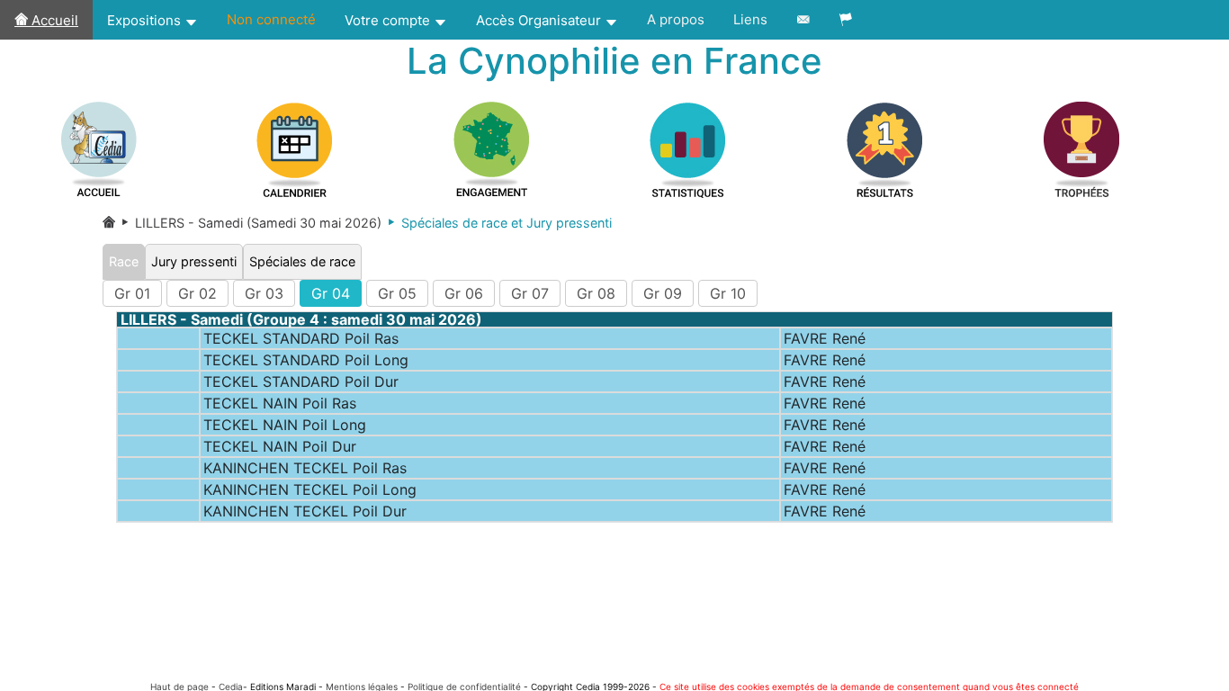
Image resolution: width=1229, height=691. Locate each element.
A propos (675, 19)
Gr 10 (728, 293)
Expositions (145, 20)
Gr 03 (264, 293)
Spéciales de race (302, 261)
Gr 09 (662, 293)
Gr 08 (596, 293)
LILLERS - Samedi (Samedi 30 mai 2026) (248, 222)
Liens (750, 19)
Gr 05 (397, 293)
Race (124, 261)
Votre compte (389, 20)
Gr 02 (197, 293)
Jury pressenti (194, 261)
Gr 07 (530, 293)
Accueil (53, 20)
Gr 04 (330, 293)
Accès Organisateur (540, 20)
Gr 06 (463, 293)
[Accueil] (109, 222)
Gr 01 (132, 293)
